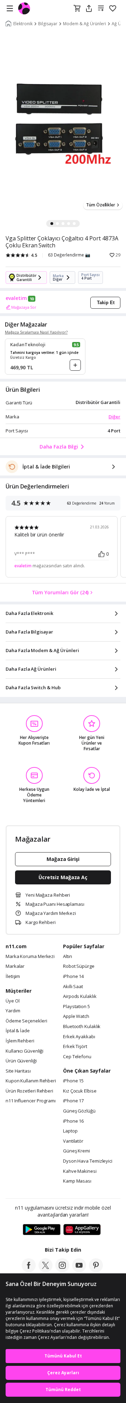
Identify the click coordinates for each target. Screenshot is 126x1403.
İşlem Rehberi (20, 1041)
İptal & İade (18, 1031)
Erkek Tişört (75, 1046)
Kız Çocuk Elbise (80, 1091)
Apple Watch (76, 1016)
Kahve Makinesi (80, 1171)
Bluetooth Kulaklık (81, 1026)
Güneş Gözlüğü (79, 1111)
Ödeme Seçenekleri (26, 1021)
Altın (67, 956)
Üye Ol (12, 1001)
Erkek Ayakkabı (79, 1037)
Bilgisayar (47, 24)
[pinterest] (96, 1270)
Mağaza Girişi (63, 859)
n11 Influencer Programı (31, 1101)
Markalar (15, 966)
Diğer (114, 416)
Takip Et (105, 302)
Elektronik (23, 24)
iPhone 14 (73, 976)
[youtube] (79, 1270)
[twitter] (45, 1270)
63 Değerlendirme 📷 (69, 255)
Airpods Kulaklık (80, 996)
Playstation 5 (76, 1007)
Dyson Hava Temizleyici (87, 1161)
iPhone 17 (73, 1101)
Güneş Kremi (76, 1151)
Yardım (13, 1011)
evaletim (16, 298)
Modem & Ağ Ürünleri (84, 24)
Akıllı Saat (73, 987)
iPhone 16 (73, 1121)
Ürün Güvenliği (21, 1061)
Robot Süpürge (78, 966)
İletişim (13, 976)
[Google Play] (42, 1230)
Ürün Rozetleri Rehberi (29, 1091)
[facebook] (29, 1270)
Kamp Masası (77, 1181)
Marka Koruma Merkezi (30, 956)
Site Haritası (18, 1071)
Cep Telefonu (77, 1057)
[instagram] (62, 1270)
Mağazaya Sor (23, 307)
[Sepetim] (77, 9)
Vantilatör (73, 1141)
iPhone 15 (73, 1081)
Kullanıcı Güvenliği (24, 1051)
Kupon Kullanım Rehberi (31, 1081)
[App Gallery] (82, 1230)
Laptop (70, 1131)
